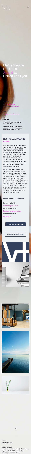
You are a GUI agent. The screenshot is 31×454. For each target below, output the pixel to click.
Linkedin (4, 442)
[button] (15, 224)
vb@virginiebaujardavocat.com (11, 114)
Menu (28, 7)
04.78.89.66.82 (11, 104)
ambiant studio (15, 453)
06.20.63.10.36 (15, 106)
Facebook (10, 442)
